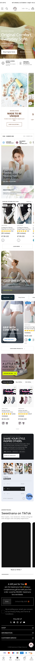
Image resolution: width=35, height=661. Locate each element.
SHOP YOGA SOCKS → (9, 339)
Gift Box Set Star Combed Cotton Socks (7, 411)
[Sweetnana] (15, 8)
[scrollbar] (17, 574)
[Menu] (2, 8)
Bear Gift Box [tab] (19, 382)
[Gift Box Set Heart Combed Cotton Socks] (26, 396)
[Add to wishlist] (13, 206)
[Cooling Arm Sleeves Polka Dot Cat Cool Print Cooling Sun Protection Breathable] (8, 213)
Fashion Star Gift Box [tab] (8, 382)
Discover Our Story (26, 52)
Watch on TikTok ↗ (16, 570)
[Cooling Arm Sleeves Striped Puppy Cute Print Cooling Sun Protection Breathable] (24, 213)
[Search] (7, 8)
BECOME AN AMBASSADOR (11, 456)
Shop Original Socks (9, 52)
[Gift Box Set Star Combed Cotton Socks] (9, 396)
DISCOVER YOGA (9, 290)
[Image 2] (18, 196)
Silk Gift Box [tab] (28, 382)
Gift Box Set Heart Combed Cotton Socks (23, 411)
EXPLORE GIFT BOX (10, 373)
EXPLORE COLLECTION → (10, 181)
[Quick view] (13, 209)
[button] (33, 8)
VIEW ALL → (29, 201)
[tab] (8, 142)
